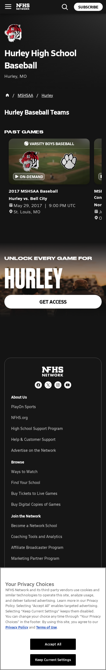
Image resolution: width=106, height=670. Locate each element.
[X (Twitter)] (48, 384)
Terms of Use (46, 627)
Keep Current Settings (53, 659)
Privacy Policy (16, 627)
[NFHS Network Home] (23, 7)
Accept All (53, 644)
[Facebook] (38, 384)
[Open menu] (8, 6)
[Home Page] (7, 95)
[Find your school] (65, 7)
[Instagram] (57, 384)
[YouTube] (67, 384)
